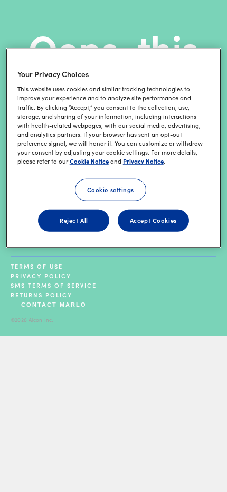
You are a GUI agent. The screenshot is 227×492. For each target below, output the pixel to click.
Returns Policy (41, 294)
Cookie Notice (89, 161)
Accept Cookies (153, 220)
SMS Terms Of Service (54, 285)
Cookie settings (111, 189)
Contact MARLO (54, 304)
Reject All (74, 220)
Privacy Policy (41, 275)
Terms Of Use (37, 266)
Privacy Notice (143, 161)
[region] (114, 148)
